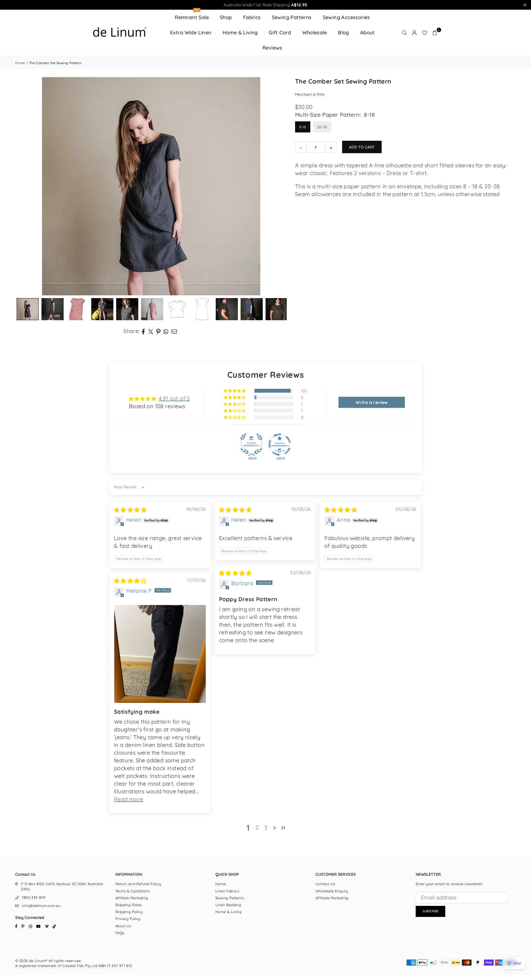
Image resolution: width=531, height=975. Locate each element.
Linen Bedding (228, 905)
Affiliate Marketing (131, 898)
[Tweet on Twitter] (150, 331)
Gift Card (280, 32)
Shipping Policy (128, 911)
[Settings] (415, 33)
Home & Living (240, 32)
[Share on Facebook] (143, 331)
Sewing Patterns (292, 17)
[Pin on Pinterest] (158, 331)
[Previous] (26, 186)
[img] (130, 509)
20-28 (322, 127)
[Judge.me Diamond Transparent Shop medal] (280, 445)
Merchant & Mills (309, 94)
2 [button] (257, 827)
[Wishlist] (425, 33)
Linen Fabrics (227, 891)
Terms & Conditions (132, 891)
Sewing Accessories (346, 17)
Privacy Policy (127, 918)
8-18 (302, 127)
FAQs (119, 932)
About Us (123, 926)
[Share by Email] (174, 331)
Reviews (272, 48)
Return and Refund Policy (138, 884)
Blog (343, 32)
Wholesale (314, 32)
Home (20, 63)
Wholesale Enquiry (332, 891)
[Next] (276, 186)
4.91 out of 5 (174, 398)
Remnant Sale (192, 15)
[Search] (405, 33)
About (367, 32)
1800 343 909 (33, 897)
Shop (226, 17)
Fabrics (252, 17)
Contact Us (325, 884)
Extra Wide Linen (190, 32)
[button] (435, 33)
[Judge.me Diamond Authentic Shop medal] (251, 445)
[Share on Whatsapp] (166, 331)
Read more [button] (128, 799)
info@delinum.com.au (41, 905)
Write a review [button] (372, 402)
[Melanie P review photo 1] (160, 654)
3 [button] (265, 827)
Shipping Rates (128, 905)
